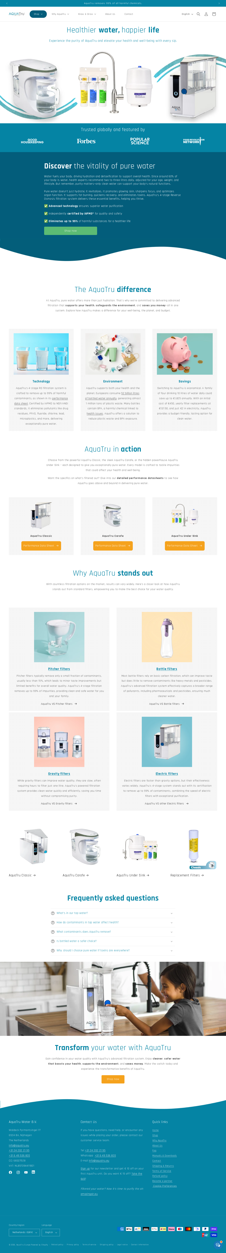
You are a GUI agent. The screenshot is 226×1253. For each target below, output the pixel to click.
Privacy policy (73, 1244)
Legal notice (122, 1244)
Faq (154, 1150)
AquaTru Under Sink (131, 875)
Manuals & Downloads (164, 1155)
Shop (155, 1135)
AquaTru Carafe (74, 875)
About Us (157, 1145)
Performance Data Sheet (38, 546)
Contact (156, 1160)
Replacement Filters (185, 875)
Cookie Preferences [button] (164, 1186)
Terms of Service (161, 1171)
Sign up (85, 1168)
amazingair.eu (89, 1194)
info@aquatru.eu (19, 1145)
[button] (38, 14)
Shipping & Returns (163, 1165)
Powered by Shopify (39, 1245)
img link (41, 506)
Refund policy (159, 1175)
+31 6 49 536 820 (19, 1155)
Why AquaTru (159, 1140)
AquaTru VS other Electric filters (164, 803)
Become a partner (162, 1181)
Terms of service (89, 1244)
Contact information (140, 1244)
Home (155, 1130)
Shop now (70, 231)
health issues (95, 413)
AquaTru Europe (23, 1245)
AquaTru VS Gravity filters (57, 803)
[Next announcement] (219, 3)
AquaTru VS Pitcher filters (57, 704)
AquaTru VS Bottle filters (164, 704)
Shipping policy (107, 1244)
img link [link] (32, 139)
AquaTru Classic (20, 875)
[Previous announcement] (7, 3)
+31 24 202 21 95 (19, 1150)
